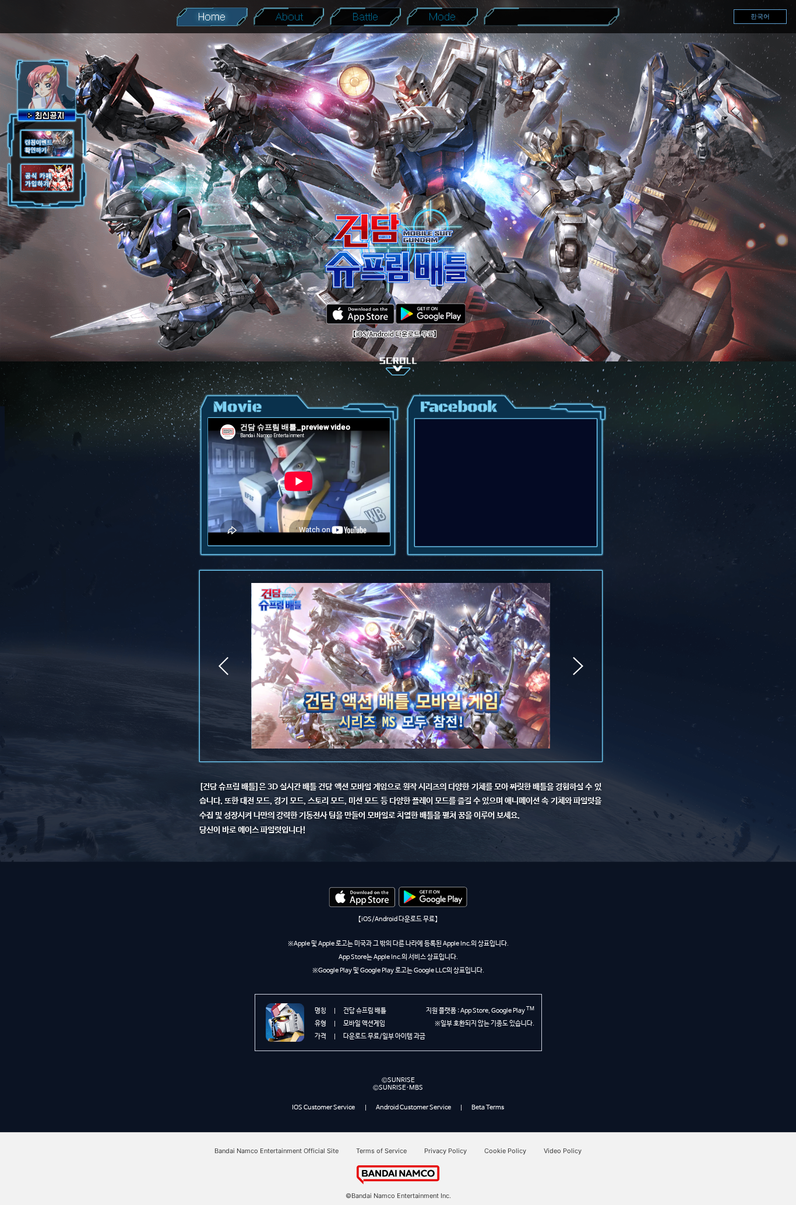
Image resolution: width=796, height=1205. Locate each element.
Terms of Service (381, 1151)
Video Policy (563, 1151)
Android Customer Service (413, 1107)
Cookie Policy (505, 1151)
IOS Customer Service (323, 1107)
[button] (381, 741)
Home (212, 16)
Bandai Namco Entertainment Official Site (276, 1151)
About (289, 16)
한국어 (760, 16)
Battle (365, 16)
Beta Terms (487, 1107)
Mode (442, 16)
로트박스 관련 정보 (551, 16)
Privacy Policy (445, 1151)
